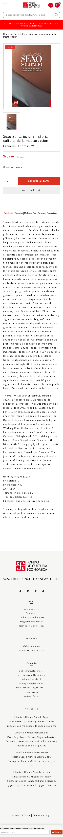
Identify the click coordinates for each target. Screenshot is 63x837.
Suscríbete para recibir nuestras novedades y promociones (22, 828)
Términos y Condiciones (32, 626)
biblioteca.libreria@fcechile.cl (31, 688)
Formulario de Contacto (31, 650)
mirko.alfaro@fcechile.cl (31, 671)
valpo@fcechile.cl (31, 679)
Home (6, 34)
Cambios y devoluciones (31, 617)
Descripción (8, 213)
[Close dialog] (61, 826)
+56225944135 (31, 692)
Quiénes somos (31, 646)
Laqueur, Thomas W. (19, 146)
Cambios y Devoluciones (47, 213)
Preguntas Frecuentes (31, 621)
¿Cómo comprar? (31, 609)
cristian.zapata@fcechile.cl (31, 675)
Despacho (19, 213)
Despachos (31, 613)
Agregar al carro (39, 181)
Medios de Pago (30, 213)
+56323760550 (31, 696)
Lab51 (48, 815)
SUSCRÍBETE (57, 832)
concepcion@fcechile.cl (31, 683)
